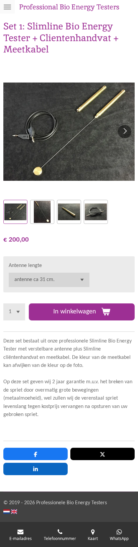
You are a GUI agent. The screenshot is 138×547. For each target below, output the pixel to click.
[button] (15, 212)
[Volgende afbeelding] (124, 131)
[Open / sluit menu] (7, 7)
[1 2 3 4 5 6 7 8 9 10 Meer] (14, 311)
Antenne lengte (25, 265)
